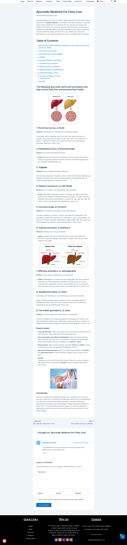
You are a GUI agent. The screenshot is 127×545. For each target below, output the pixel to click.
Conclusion (41, 81)
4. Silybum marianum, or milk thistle (49, 60)
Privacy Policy (30, 538)
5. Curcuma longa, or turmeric (48, 63)
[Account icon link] (115, 1)
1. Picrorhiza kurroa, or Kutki (47, 51)
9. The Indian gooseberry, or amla (49, 76)
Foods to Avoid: (45, 78)
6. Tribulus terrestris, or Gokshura (49, 66)
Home (31, 526)
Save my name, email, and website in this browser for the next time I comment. (61, 499)
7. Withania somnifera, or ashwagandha (51, 69)
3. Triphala (41, 57)
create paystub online (49, 443)
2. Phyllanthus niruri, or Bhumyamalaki (50, 54)
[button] (42, 1)
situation (44, 411)
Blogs (30, 529)
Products (31, 535)
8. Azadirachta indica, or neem (48, 73)
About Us (31, 532)
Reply (44, 453)
